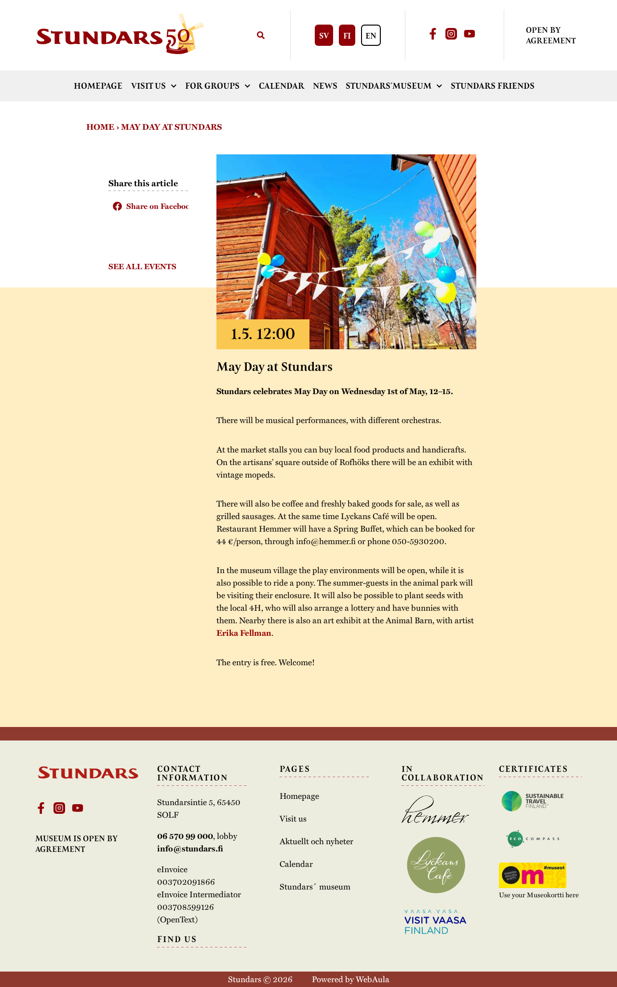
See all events (142, 266)
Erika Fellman (243, 633)
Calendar (281, 86)
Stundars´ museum (315, 886)
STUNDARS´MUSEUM (388, 86)
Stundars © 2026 (260, 979)
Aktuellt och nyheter (316, 841)
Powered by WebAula (350, 979)
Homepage (98, 86)
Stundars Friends (493, 86)
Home (100, 127)
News (325, 86)
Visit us (148, 86)
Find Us (177, 939)
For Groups (212, 86)
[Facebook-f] (433, 34)
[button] (148, 206)
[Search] (260, 35)
